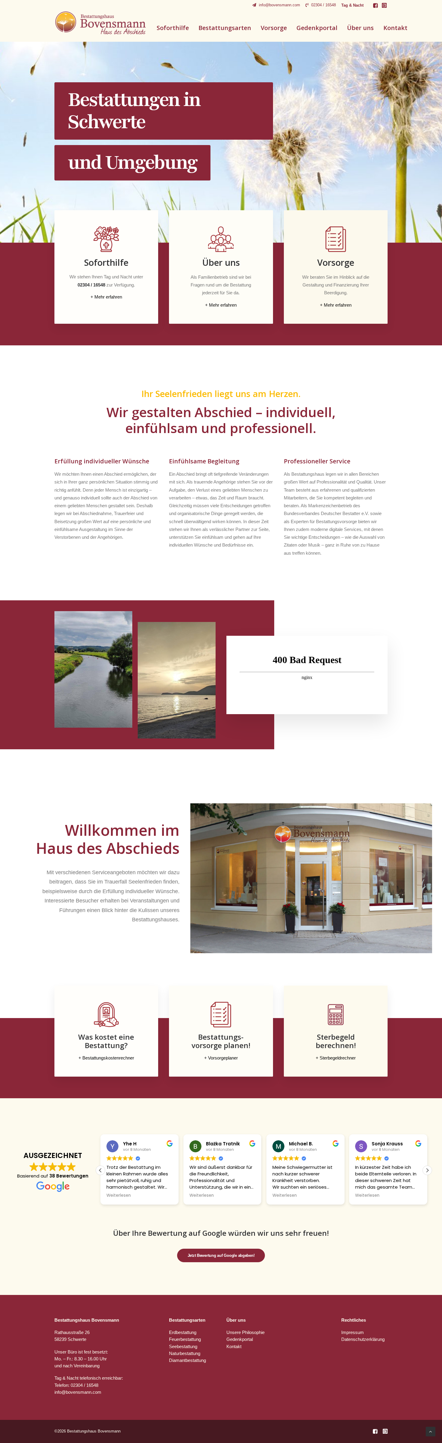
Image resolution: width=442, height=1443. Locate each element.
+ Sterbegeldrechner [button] (336, 1057)
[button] (375, 5)
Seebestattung (183, 1346)
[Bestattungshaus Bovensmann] (100, 23)
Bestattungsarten (224, 28)
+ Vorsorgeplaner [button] (221, 1057)
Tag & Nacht (352, 5)
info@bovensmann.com (279, 5)
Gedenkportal (316, 28)
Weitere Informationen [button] (89, 183)
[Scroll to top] (430, 1431)
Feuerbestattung (185, 1339)
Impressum (352, 1332)
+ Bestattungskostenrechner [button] (106, 1057)
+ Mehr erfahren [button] (106, 296)
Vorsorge (274, 28)
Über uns (360, 28)
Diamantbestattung (187, 1360)
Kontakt (395, 28)
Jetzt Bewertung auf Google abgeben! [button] (221, 1255)
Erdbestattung (182, 1332)
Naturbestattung (184, 1353)
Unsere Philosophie (245, 1332)
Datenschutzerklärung (363, 1339)
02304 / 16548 (323, 5)
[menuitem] (276, 5)
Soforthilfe (173, 28)
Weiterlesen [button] (119, 1195)
